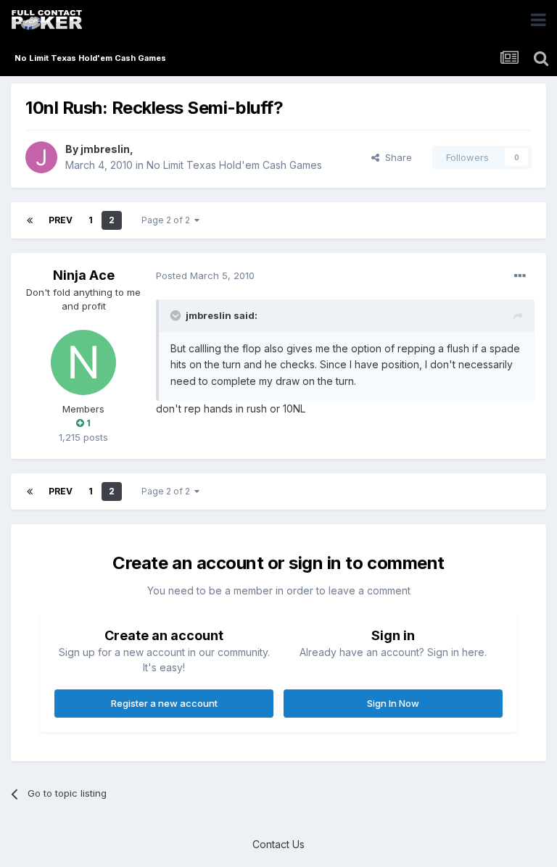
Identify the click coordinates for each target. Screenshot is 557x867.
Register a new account (164, 703)
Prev (61, 220)
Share (395, 157)
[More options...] (520, 276)
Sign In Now (393, 703)
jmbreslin (105, 149)
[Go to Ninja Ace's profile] (83, 362)
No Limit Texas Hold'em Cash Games (234, 165)
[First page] (30, 220)
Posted (205, 275)
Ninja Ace (84, 275)
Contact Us (278, 844)
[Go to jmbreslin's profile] (41, 157)
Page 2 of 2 (167, 220)
